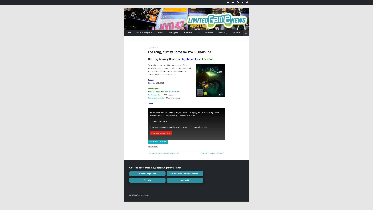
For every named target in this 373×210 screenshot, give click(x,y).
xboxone (154, 147)
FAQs (198, 33)
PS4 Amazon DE (154, 95)
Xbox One (163, 142)
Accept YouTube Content (159, 133)
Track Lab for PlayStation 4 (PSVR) (212, 153)
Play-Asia (147, 180)
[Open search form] (246, 33)
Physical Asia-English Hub (144, 33)
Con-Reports (173, 33)
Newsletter (209, 33)
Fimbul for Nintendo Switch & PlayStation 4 (164, 153)
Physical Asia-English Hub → (147, 174)
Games (160, 33)
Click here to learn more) (172, 91)
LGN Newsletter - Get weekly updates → (185, 174)
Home (129, 33)
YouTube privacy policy (158, 121)
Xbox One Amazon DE (156, 98)
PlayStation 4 (153, 142)
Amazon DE (185, 180)
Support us (188, 33)
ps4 (149, 147)
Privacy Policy (222, 33)
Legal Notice (236, 33)
